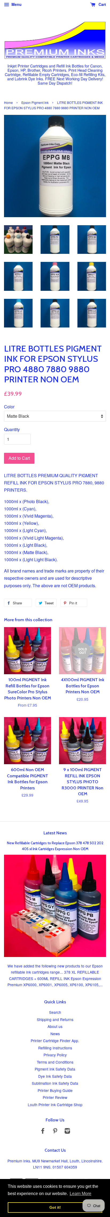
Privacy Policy (55, 1054)
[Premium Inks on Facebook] (43, 1131)
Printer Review (55, 1097)
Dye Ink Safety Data (55, 1076)
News (55, 1033)
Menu (16, 4)
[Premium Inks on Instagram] (67, 1131)
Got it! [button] (55, 1207)
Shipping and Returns (55, 1019)
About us (55, 1026)
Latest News (55, 832)
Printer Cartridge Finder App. (55, 1040)
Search (55, 1012)
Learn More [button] (80, 1193)
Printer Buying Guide (55, 1090)
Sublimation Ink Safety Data (55, 1083)
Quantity (12, 429)
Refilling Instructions (55, 1047)
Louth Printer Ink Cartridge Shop (55, 1104)
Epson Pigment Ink (35, 102)
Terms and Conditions (55, 1062)
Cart (101, 4)
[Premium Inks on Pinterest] (55, 1131)
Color (9, 407)
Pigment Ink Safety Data (55, 1069)
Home (8, 102)
